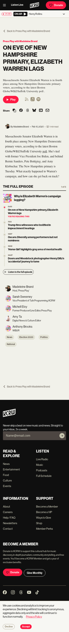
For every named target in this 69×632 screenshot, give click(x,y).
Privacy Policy (34, 616)
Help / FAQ (9, 517)
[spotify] (38, 100)
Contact (8, 528)
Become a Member (47, 506)
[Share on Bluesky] (34, 110)
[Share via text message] (41, 110)
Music (39, 464)
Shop (39, 523)
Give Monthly (34, 573)
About (6, 506)
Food (6, 474)
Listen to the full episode (20, 272)
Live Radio (42, 459)
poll (45, 151)
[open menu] (5, 5)
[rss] (26, 100)
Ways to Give (43, 517)
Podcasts (41, 470)
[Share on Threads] (27, 110)
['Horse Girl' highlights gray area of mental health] (4, 247)
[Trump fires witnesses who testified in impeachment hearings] (4, 222)
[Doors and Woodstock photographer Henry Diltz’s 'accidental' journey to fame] (4, 256)
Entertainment (11, 469)
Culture (7, 480)
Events (7, 486)
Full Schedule (44, 475)
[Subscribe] (62, 435)
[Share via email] (47, 111)
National (11, 344)
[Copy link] (14, 111)
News (9, 337)
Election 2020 (26, 337)
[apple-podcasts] (32, 100)
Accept (26, 626)
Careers (8, 512)
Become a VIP (44, 512)
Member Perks (44, 528)
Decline (9, 626)
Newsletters (10, 523)
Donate (58, 5)
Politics (44, 337)
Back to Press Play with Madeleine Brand (28, 31)
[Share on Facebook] (21, 110)
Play (12, 99)
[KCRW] (9, 416)
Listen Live (17, 4)
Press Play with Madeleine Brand (20, 41)
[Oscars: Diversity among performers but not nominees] (4, 235)
